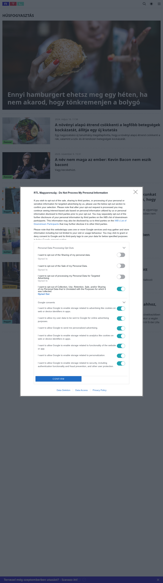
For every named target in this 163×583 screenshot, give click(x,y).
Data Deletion (63, 390)
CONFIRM (58, 379)
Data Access (81, 390)
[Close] (137, 193)
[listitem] (81, 247)
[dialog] (81, 291)
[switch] (121, 255)
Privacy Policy (99, 390)
